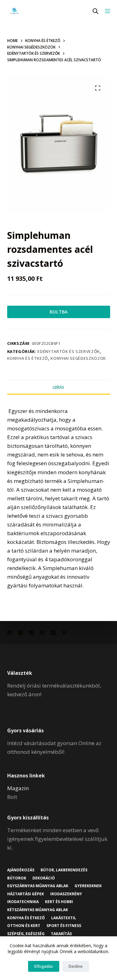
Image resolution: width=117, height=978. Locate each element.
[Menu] (107, 11)
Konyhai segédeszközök (78, 358)
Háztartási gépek (25, 894)
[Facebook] (9, 632)
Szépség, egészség (26, 933)
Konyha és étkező (27, 358)
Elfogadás (43, 966)
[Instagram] (31, 632)
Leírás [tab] (58, 387)
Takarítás (61, 933)
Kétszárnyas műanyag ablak (37, 909)
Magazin (18, 788)
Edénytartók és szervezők (68, 351)
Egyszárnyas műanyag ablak (37, 885)
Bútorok (16, 878)
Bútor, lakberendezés (64, 870)
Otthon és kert (23, 925)
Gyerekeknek (88, 885)
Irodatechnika (23, 901)
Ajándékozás (20, 870)
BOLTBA (59, 311)
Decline (76, 966)
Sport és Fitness (63, 925)
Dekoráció (43, 878)
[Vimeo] (64, 632)
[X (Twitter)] (20, 632)
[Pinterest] (42, 632)
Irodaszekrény (66, 894)
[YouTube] (53, 632)
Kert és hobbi (59, 901)
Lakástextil (63, 917)
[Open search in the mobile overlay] (95, 11)
